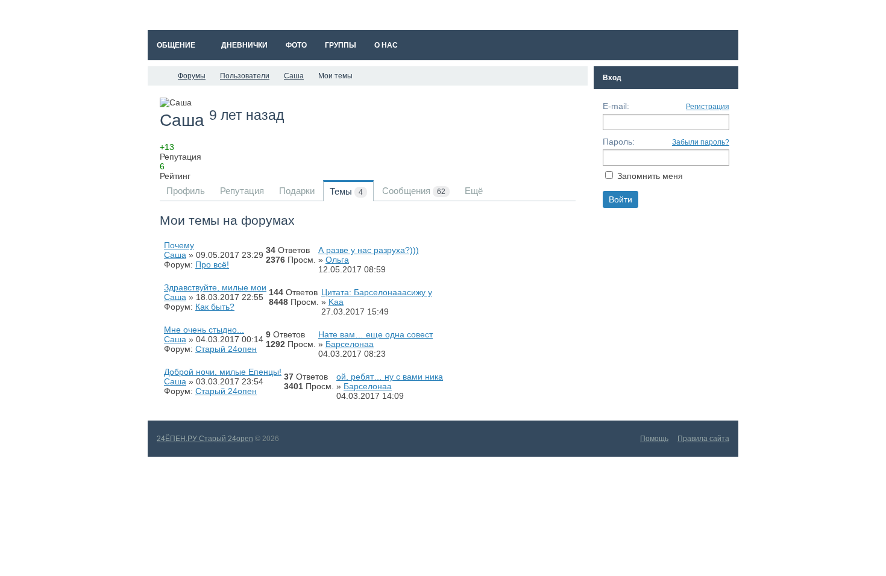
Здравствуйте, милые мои (215, 287)
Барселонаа (349, 344)
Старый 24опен (226, 349)
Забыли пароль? (700, 142)
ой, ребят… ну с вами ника (389, 376)
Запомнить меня (650, 176)
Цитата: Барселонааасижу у (376, 292)
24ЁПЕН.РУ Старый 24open (205, 438)
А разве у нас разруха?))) (368, 250)
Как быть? (214, 306)
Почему (179, 245)
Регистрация (707, 106)
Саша (175, 255)
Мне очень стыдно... (204, 329)
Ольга (337, 260)
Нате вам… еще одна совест (375, 334)
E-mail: (616, 106)
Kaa (336, 302)
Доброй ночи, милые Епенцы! (222, 372)
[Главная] (158, 76)
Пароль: (619, 141)
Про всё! (212, 264)
